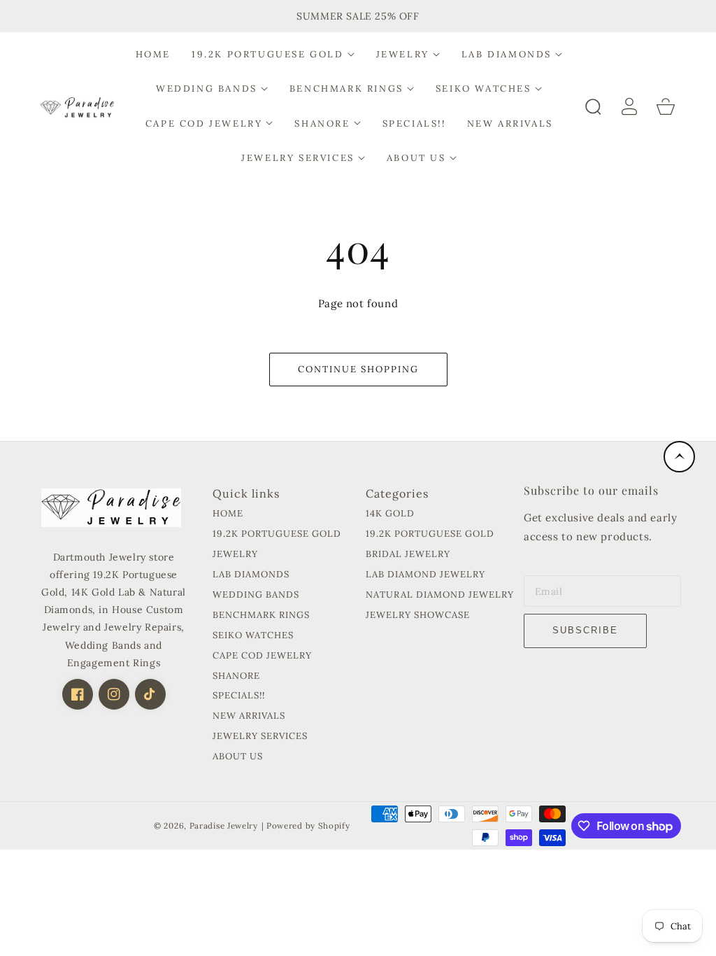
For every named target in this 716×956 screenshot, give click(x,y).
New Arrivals (249, 716)
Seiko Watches (253, 635)
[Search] (593, 106)
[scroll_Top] (679, 456)
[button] (273, 54)
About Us (238, 756)
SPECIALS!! (239, 695)
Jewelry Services (260, 736)
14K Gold (390, 513)
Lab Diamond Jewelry (425, 574)
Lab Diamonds (251, 574)
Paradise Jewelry (223, 825)
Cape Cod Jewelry (262, 655)
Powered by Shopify (308, 825)
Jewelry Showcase (418, 615)
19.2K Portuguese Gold (277, 534)
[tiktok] (150, 694)
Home (228, 513)
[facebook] (77, 694)
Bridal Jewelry (408, 554)
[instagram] (114, 694)
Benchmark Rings (261, 615)
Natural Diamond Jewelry (440, 594)
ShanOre (236, 676)
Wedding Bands (256, 594)
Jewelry (235, 554)
